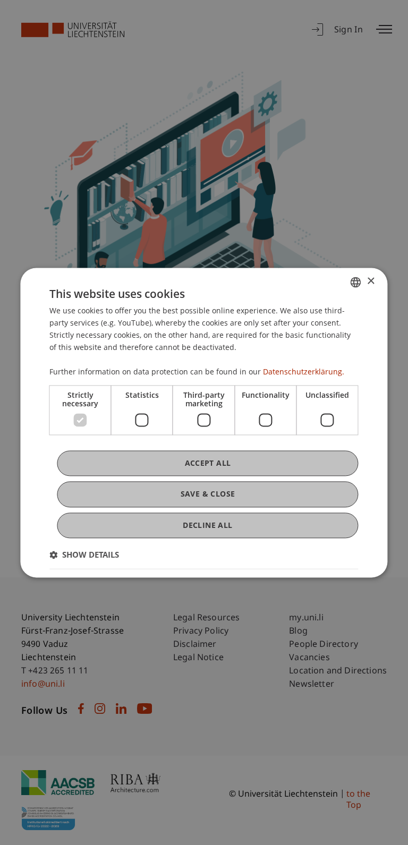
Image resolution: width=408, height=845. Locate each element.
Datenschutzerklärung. (303, 372)
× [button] (371, 281)
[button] (84, 554)
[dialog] (203, 422)
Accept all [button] (208, 463)
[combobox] (356, 282)
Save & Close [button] (208, 494)
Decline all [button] (207, 525)
